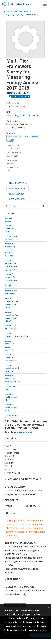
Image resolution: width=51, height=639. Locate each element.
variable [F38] (32, 15)
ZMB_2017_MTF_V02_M (14, 15)
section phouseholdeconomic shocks (13, 379)
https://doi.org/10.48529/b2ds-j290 (22, 115)
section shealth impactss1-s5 (11, 397)
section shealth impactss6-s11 (11, 407)
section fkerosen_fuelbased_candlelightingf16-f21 (11, 280)
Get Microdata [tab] (17, 199)
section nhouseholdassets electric (11, 357)
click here (41, 630)
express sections (23, 432)
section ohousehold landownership (12, 368)
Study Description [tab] (18, 183)
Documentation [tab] (16, 194)
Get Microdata (20, 96)
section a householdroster (9, 228)
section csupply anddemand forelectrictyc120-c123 (10, 250)
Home (6, 12)
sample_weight (11, 415)
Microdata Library (21, 4)
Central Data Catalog (20, 12)
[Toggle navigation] (45, 4)
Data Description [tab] (17, 189)
